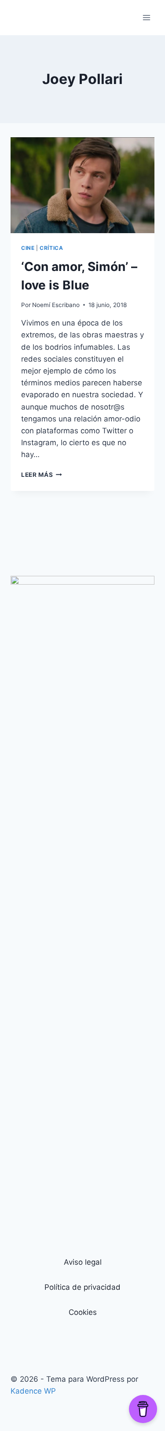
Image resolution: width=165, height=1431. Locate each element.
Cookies (83, 1312)
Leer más (41, 474)
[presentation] (82, 185)
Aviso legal (83, 1262)
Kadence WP (33, 1391)
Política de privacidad (82, 1287)
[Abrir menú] (146, 17)
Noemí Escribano (56, 304)
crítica (51, 248)
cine (27, 248)
